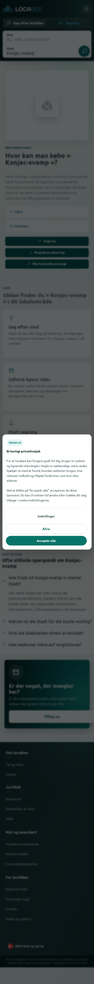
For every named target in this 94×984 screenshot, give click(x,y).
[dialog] (47, 492)
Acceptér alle (46, 541)
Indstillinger (46, 516)
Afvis (46, 529)
